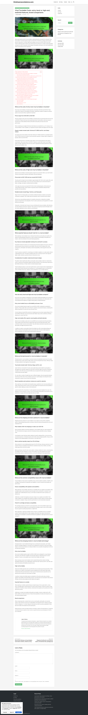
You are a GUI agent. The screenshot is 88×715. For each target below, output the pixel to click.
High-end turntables (20, 101)
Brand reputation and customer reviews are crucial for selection (27, 90)
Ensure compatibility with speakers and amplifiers (24, 96)
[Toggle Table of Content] (40, 72)
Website (16, 675)
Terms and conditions (17, 699)
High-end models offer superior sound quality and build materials (27, 86)
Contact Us (60, 13)
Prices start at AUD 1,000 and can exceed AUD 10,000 (25, 78)
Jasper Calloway (18, 14)
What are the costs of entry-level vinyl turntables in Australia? (26, 73)
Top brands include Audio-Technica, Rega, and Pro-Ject (25, 89)
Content (59, 10)
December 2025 (61, 43)
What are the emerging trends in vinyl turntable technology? (26, 99)
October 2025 (60, 46)
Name (16, 666)
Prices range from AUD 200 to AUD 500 (23, 74)
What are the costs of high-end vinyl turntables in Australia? (26, 77)
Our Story (59, 11)
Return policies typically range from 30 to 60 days (24, 94)
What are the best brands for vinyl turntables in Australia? (26, 88)
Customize (5, 712)
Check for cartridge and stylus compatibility (23, 97)
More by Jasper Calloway (25, 628)
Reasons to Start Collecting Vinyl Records (65, 31)
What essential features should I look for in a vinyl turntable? (26, 80)
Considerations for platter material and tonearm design (25, 83)
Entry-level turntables (20, 100)
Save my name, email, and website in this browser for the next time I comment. (32, 681)
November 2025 (61, 44)
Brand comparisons (20, 103)
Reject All (12, 712)
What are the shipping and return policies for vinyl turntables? (26, 91)
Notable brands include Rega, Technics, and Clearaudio (25, 79)
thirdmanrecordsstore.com (23, 2)
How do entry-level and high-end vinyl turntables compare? (26, 84)
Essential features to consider (21, 102)
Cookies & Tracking (16, 700)
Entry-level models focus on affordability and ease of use (25, 85)
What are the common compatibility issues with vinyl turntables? (27, 95)
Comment (17, 652)
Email (16, 670)
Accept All (18, 712)
